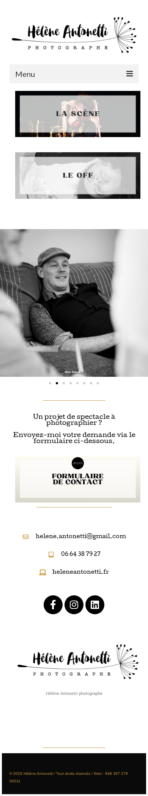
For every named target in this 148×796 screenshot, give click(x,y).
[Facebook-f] (53, 604)
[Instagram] (74, 604)
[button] (8, 302)
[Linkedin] (94, 604)
